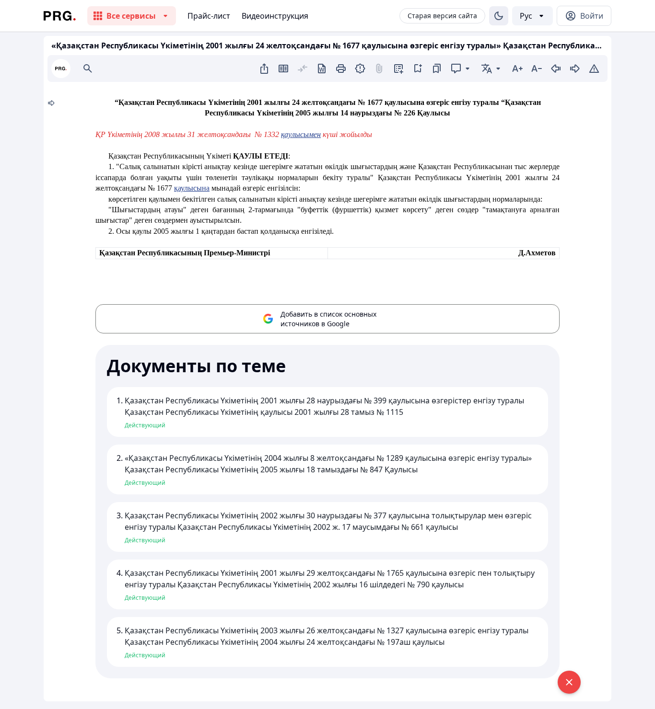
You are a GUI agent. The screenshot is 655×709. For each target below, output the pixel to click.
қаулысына (192, 188)
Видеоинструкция (275, 16)
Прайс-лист (208, 16)
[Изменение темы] (498, 15)
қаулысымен (301, 134)
